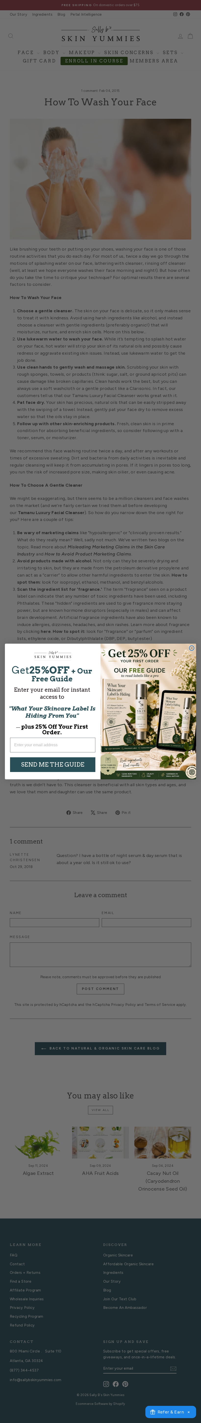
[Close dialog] (191, 648)
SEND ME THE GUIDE (52, 764)
